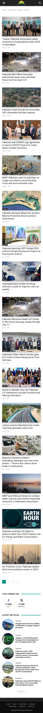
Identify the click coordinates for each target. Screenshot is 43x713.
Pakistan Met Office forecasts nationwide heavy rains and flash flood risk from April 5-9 (18, 77)
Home (4, 10)
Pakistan (18, 621)
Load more (20, 692)
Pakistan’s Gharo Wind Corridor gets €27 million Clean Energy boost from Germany (20, 357)
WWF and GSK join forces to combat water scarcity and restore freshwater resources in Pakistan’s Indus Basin (21, 499)
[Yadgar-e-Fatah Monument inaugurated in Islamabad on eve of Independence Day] (8, 639)
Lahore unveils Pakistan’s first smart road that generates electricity (20, 426)
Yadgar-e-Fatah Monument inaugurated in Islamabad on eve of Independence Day (27, 640)
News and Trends (15, 10)
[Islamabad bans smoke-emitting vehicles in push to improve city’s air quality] (21, 271)
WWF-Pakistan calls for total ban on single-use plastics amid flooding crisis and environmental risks (20, 180)
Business (18, 678)
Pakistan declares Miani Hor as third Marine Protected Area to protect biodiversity (20, 216)
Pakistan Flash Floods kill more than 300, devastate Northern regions (20, 111)
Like (8, 599)
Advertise (32, 704)
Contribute (31, 706)
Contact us (22, 706)
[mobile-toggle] (3, 3)
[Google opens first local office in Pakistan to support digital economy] (8, 624)
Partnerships (13, 706)
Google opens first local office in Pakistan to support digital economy (27, 626)
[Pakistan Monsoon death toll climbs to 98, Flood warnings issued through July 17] (21, 306)
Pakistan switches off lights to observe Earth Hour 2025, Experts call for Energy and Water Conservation (21, 534)
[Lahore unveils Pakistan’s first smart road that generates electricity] (21, 412)
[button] (40, 3)
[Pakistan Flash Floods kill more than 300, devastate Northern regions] (21, 97)
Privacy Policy (22, 704)
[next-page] (18, 582)
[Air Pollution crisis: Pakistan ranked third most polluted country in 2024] (21, 554)
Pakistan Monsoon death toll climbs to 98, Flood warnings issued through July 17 (21, 322)
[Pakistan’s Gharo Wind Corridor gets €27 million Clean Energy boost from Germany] (21, 342)
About (14, 704)
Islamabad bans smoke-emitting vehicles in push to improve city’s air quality (20, 286)
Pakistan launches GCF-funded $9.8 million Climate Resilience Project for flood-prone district (21, 251)
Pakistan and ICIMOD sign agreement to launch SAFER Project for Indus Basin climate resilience (21, 145)
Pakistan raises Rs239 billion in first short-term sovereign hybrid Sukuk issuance (28, 683)
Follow (21, 599)
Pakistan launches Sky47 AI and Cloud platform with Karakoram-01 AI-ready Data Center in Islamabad (27, 669)
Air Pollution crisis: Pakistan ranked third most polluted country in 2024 (20, 568)
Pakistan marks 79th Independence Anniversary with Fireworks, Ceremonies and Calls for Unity (26, 654)
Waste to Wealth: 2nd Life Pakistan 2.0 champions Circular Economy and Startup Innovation (21, 393)
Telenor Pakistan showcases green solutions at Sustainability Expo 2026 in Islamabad (21, 42)
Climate (5, 35)
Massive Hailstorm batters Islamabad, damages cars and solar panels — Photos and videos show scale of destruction (20, 461)
